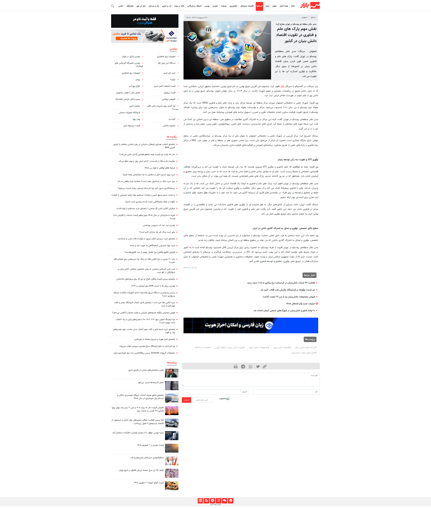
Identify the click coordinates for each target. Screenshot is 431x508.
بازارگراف (130, 6)
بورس (207, 6)
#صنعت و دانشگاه (202, 347)
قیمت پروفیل (169, 92)
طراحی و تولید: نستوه (215, 504)
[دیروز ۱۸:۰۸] (171, 373)
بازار (282, 86)
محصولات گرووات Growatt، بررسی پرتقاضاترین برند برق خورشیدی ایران (144, 353)
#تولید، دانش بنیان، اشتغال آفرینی (229, 347)
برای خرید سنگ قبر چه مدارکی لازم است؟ (157, 232)
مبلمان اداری (134, 106)
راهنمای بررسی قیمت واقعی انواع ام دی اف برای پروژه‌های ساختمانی (145, 279)
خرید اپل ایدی (169, 73)
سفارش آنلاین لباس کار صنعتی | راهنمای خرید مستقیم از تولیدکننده (146, 208)
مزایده (172, 79)
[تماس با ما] (224, 500)
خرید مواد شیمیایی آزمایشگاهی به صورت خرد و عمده (152, 245)
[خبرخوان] (206, 500)
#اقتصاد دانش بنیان (282, 347)
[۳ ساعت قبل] (171, 410)
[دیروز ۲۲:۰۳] (171, 460)
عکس (120, 6)
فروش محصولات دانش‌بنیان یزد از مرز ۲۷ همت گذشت (289, 297)
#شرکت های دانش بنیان (306, 347)
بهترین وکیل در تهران (131, 56)
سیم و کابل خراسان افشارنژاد (127, 99)
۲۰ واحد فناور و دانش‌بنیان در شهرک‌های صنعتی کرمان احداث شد (284, 311)
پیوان (138, 79)
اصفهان (304, 17)
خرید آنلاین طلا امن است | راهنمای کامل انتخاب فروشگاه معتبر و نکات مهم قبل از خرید (144, 304)
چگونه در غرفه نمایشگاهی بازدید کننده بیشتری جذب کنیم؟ (150, 202)
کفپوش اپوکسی (168, 99)
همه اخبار (284, 6)
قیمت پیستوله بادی (131, 125)
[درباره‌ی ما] (230, 500)
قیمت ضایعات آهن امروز (164, 86)
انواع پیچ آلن (134, 86)
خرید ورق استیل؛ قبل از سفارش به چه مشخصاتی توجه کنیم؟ (149, 174)
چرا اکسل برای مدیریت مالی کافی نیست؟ (162, 107)
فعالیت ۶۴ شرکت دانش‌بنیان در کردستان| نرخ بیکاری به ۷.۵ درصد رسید (281, 283)
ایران (267, 6)
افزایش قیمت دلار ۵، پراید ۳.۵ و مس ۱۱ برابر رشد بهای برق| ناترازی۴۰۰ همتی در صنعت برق (138, 409)
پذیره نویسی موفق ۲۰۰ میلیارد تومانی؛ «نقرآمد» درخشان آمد (138, 432)
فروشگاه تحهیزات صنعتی (129, 112)
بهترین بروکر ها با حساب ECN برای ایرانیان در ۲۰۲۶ (153, 286)
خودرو (215, 6)
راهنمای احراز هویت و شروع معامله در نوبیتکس (154, 339)
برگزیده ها (172, 137)
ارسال (186, 400)
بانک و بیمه (179, 6)
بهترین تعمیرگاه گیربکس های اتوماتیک (129, 64)
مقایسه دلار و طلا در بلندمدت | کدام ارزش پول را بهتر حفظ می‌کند (146, 161)
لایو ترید (171, 119)
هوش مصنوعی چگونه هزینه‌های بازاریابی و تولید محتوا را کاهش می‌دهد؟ (143, 312)
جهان (274, 6)
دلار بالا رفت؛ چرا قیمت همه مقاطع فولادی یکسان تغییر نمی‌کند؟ (147, 154)
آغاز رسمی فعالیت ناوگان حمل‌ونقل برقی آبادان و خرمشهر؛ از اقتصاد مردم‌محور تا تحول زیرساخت (138, 421)
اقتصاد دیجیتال (247, 6)
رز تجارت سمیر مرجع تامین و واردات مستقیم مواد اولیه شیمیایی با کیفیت (143, 195)
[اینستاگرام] (218, 500)
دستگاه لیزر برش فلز (166, 63)
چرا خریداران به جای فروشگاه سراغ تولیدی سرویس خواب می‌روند (147, 346)
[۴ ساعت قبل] (171, 473)
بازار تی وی (141, 6)
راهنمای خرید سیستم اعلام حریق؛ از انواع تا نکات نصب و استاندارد (146, 239)
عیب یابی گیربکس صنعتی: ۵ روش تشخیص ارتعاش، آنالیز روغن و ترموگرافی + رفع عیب (146, 270)
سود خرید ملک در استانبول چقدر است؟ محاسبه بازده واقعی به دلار (146, 181)
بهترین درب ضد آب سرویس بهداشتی (159, 225)
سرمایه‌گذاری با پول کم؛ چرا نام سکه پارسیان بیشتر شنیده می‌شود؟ (146, 188)
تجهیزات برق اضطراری (166, 56)
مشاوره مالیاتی (169, 125)
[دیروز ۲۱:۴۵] (171, 435)
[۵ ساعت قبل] (171, 398)
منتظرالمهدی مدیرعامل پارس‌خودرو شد (147, 457)
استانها (259, 6)
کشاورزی (233, 6)
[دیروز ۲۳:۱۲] (171, 385)
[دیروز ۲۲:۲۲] (171, 423)
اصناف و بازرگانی (194, 6)
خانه (293, 6)
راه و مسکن (154, 6)
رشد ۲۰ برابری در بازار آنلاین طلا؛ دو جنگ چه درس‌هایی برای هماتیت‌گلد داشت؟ (144, 261)
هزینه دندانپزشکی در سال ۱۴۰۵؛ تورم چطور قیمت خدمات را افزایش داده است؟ (144, 217)
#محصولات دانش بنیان (259, 347)
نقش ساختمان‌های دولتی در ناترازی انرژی (146, 370)
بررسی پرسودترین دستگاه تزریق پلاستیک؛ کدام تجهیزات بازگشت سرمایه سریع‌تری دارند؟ (144, 294)
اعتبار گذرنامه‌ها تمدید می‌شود (151, 382)
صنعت (224, 6)
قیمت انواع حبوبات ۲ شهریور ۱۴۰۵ (149, 482)
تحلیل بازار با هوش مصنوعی (128, 92)
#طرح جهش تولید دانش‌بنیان (304, 352)
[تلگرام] (212, 500)
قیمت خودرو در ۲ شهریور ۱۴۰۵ (150, 445)
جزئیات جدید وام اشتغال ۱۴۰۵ (300, 304)
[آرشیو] (200, 500)
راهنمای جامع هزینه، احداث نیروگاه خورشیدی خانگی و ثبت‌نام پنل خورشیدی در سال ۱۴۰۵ (140, 397)
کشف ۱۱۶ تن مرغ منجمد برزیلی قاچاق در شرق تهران (141, 470)
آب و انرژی (166, 6)
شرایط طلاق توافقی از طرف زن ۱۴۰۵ (160, 168)
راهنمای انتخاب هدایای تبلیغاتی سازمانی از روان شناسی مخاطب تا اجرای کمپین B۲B (144, 146)
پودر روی (136, 119)
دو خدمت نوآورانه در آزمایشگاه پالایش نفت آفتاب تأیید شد (287, 290)
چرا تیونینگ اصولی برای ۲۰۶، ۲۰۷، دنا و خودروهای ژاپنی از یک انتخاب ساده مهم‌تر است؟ (145, 321)
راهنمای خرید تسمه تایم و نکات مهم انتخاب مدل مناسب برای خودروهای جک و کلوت (144, 331)
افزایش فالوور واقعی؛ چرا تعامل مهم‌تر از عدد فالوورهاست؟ (150, 252)
